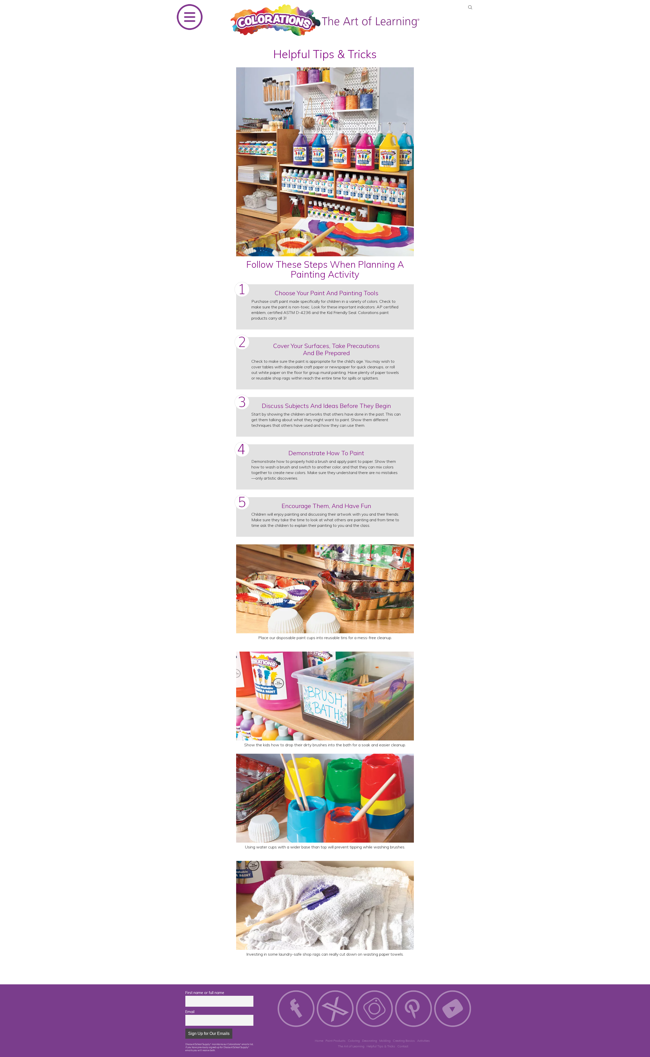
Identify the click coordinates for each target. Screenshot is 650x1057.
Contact (402, 1046)
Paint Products (336, 1041)
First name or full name (204, 992)
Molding (385, 1041)
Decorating (369, 1041)
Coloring (354, 1041)
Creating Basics (404, 1041)
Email (189, 1011)
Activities (423, 1041)
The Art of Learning (351, 1046)
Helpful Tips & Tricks (381, 1046)
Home (319, 1041)
